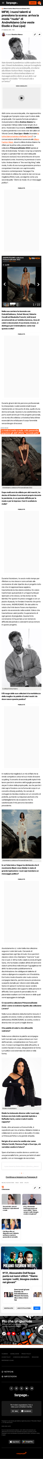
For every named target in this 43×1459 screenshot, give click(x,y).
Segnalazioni (14, 1354)
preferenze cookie (8, 1360)
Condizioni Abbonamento (21, 1357)
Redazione (35, 1357)
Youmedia (5, 1354)
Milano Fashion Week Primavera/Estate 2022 (17, 8)
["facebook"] (23, 1333)
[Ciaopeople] (21, 1453)
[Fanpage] (22, 1395)
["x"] (18, 1333)
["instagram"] (9, 1333)
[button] (39, 34)
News (21, 1182)
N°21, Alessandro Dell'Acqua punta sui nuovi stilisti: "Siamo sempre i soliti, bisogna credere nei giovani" (21, 1277)
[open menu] (2, 3)
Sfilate (26, 1182)
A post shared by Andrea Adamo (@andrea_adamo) (21, 1166)
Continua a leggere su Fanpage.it (21, 1177)
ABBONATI (32, 3)
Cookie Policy (6, 1357)
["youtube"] (13, 1333)
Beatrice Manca (17, 34)
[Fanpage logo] (12, 3)
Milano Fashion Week (8, 1182)
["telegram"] (28, 1333)
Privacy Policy (26, 1354)
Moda (17, 1182)
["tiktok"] (4, 1333)
